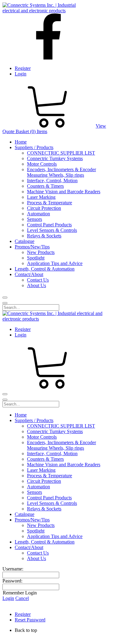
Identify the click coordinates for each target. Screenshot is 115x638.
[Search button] (4, 297)
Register (23, 68)
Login (20, 73)
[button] (64, 630)
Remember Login (20, 592)
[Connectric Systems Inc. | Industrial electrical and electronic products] (44, 10)
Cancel (22, 598)
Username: (12, 568)
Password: (12, 580)
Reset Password (30, 619)
